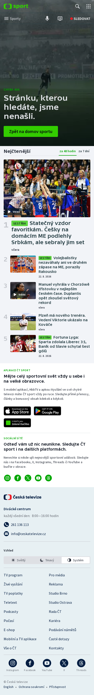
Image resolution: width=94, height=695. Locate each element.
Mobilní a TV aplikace (20, 639)
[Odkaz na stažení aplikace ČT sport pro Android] (47, 410)
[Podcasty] (47, 18)
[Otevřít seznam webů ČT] (88, 6)
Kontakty (56, 648)
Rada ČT (55, 611)
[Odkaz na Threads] (48, 478)
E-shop (9, 629)
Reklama (56, 584)
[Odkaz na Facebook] (17, 478)
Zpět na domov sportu (30, 131)
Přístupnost (57, 687)
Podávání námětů (62, 629)
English (8, 687)
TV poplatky (13, 593)
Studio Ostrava (60, 602)
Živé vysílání (13, 584)
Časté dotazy (59, 639)
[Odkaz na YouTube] (38, 478)
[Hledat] (77, 6)
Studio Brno (58, 593)
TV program (13, 575)
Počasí (9, 620)
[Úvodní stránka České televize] (23, 497)
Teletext (10, 602)
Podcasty (11, 611)
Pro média (57, 575)
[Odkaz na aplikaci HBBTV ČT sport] (17, 422)
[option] (18, 560)
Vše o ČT (10, 648)
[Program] (60, 18)
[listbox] (47, 560)
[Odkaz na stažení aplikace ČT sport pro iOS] (17, 410)
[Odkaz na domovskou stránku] (23, 6)
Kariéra (54, 620)
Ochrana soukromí (31, 687)
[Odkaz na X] (28, 478)
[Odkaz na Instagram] (7, 478)
